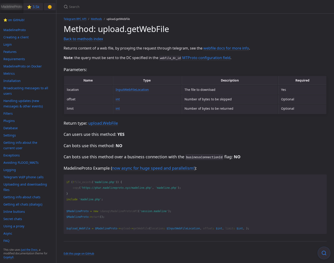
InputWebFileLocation (132, 89)
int (118, 99)
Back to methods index (83, 38)
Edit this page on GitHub (79, 254)
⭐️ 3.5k (33, 6)
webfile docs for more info (226, 48)
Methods (96, 19)
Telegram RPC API (75, 19)
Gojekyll (8, 257)
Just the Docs (29, 250)
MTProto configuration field (206, 57)
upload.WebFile (103, 123)
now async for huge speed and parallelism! (153, 168)
